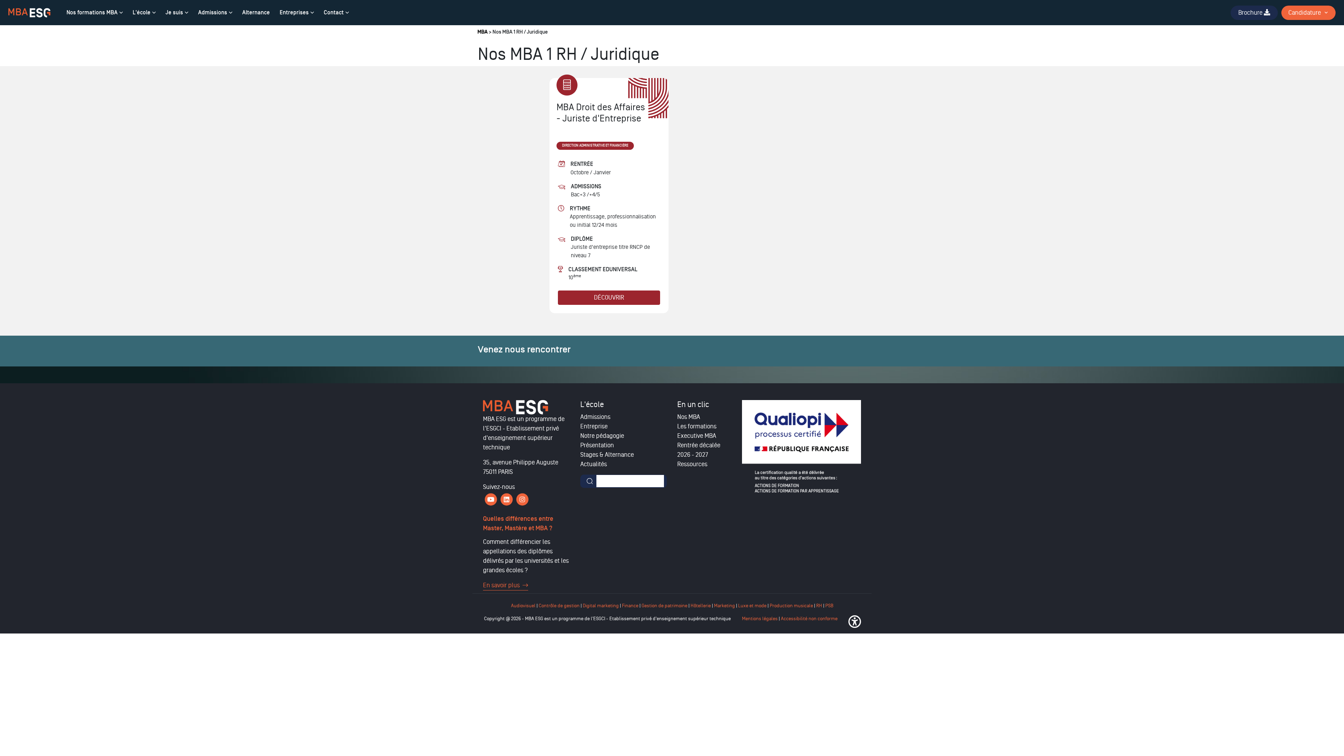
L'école (141, 12)
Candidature (1304, 12)
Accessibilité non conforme (809, 618)
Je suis (174, 12)
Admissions (212, 12)
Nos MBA (688, 416)
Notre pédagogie (602, 435)
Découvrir (609, 297)
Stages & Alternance (607, 454)
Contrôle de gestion (559, 606)
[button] (854, 621)
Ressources (692, 464)
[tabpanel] (609, 196)
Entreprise (594, 426)
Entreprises (294, 12)
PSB (829, 606)
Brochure (1251, 12)
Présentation (597, 445)
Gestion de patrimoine (663, 606)
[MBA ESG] (29, 12)
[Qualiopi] (801, 446)
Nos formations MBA (92, 12)
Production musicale (791, 606)
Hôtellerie (701, 606)
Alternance (256, 12)
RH (819, 606)
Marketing (724, 606)
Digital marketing (601, 606)
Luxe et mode (752, 606)
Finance (630, 606)
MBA (482, 32)
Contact (334, 12)
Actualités (593, 464)
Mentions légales (760, 618)
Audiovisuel (523, 606)
